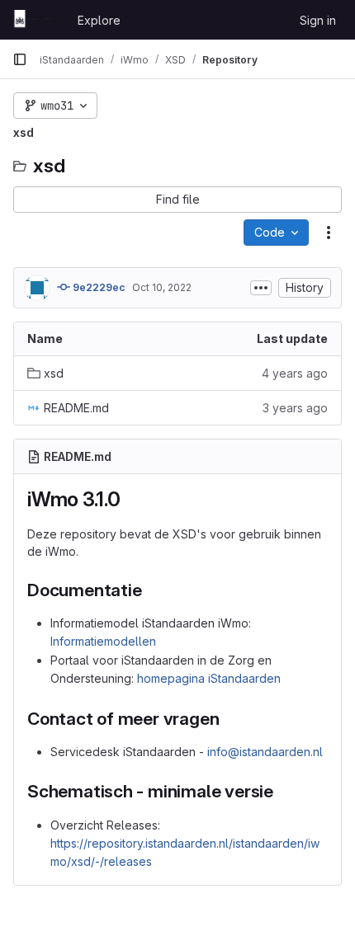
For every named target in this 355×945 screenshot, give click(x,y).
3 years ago (295, 408)
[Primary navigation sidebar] (20, 59)
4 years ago (295, 373)
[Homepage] (36, 20)
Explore (99, 20)
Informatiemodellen (103, 641)
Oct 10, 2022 (162, 287)
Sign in (318, 20)
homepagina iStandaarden (209, 678)
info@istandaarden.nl (265, 752)
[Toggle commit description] (261, 287)
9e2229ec (97, 287)
